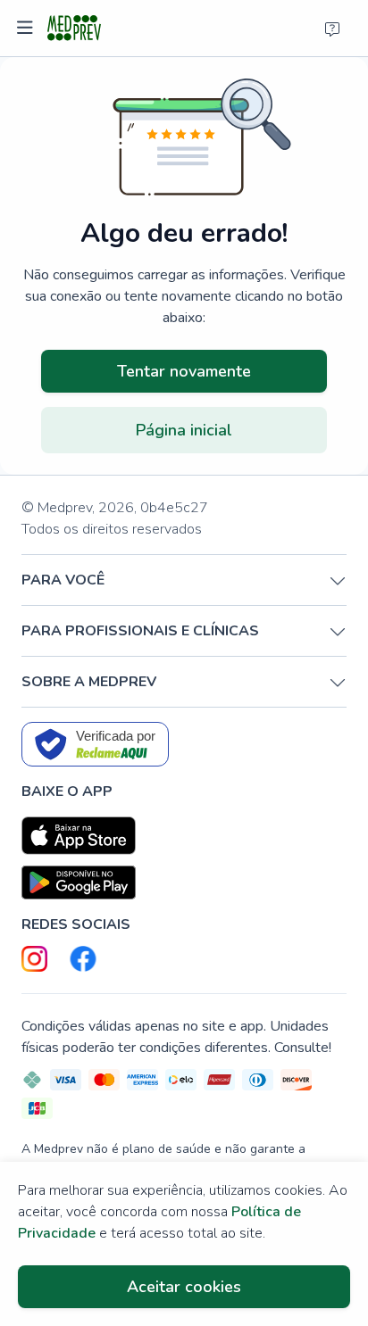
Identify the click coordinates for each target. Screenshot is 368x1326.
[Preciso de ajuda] (332, 28)
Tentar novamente (184, 371)
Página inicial (184, 430)
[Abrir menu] (27, 28)
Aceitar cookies (184, 1286)
